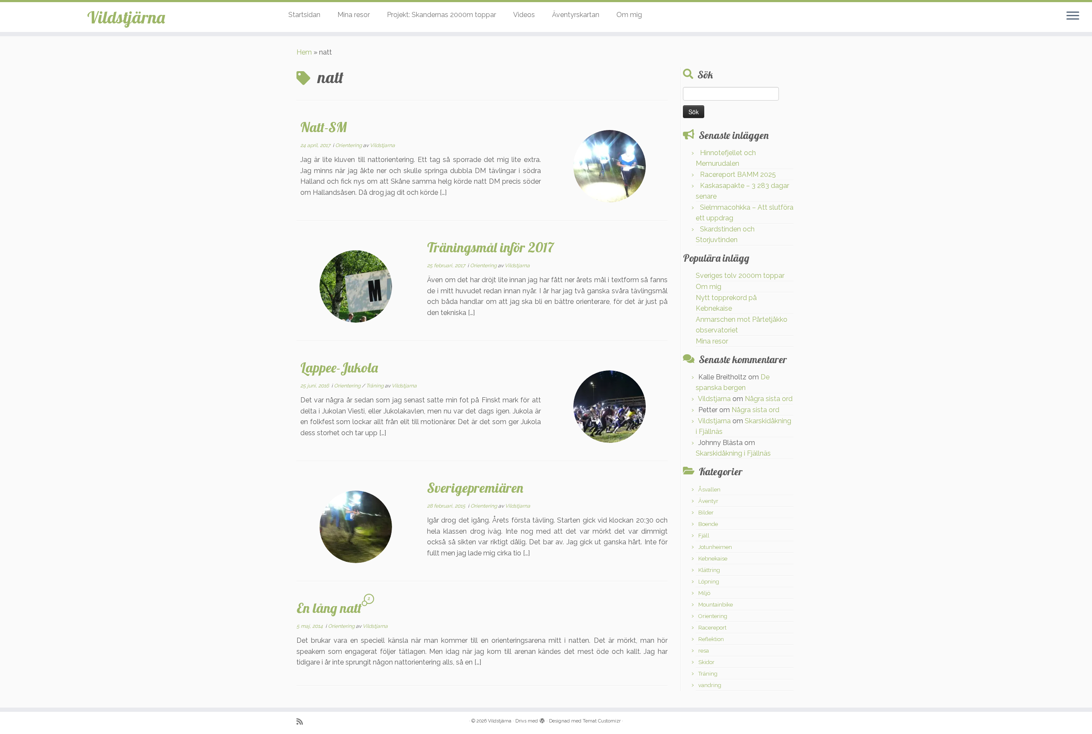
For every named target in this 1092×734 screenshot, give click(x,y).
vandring (709, 685)
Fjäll (703, 535)
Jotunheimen (715, 547)
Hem (304, 52)
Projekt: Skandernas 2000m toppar (441, 15)
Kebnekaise (712, 558)
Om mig (629, 15)
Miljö (704, 593)
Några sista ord (769, 399)
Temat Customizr (602, 721)
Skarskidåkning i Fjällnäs (733, 453)
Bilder (706, 512)
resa (703, 650)
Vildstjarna (382, 145)
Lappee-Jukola (339, 367)
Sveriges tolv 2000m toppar (740, 276)
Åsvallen (709, 489)
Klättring (709, 570)
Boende (708, 524)
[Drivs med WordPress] (542, 719)
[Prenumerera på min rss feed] (302, 721)
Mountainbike (715, 604)
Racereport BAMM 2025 (738, 174)
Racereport (712, 627)
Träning (375, 386)
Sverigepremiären (475, 487)
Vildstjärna (126, 17)
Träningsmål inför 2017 (490, 247)
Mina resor (353, 15)
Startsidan (304, 15)
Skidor (706, 662)
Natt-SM (323, 127)
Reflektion (711, 639)
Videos (524, 15)
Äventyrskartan (575, 15)
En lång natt (329, 607)
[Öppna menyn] (1072, 16)
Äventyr (708, 501)
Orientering (349, 145)
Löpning (708, 581)
